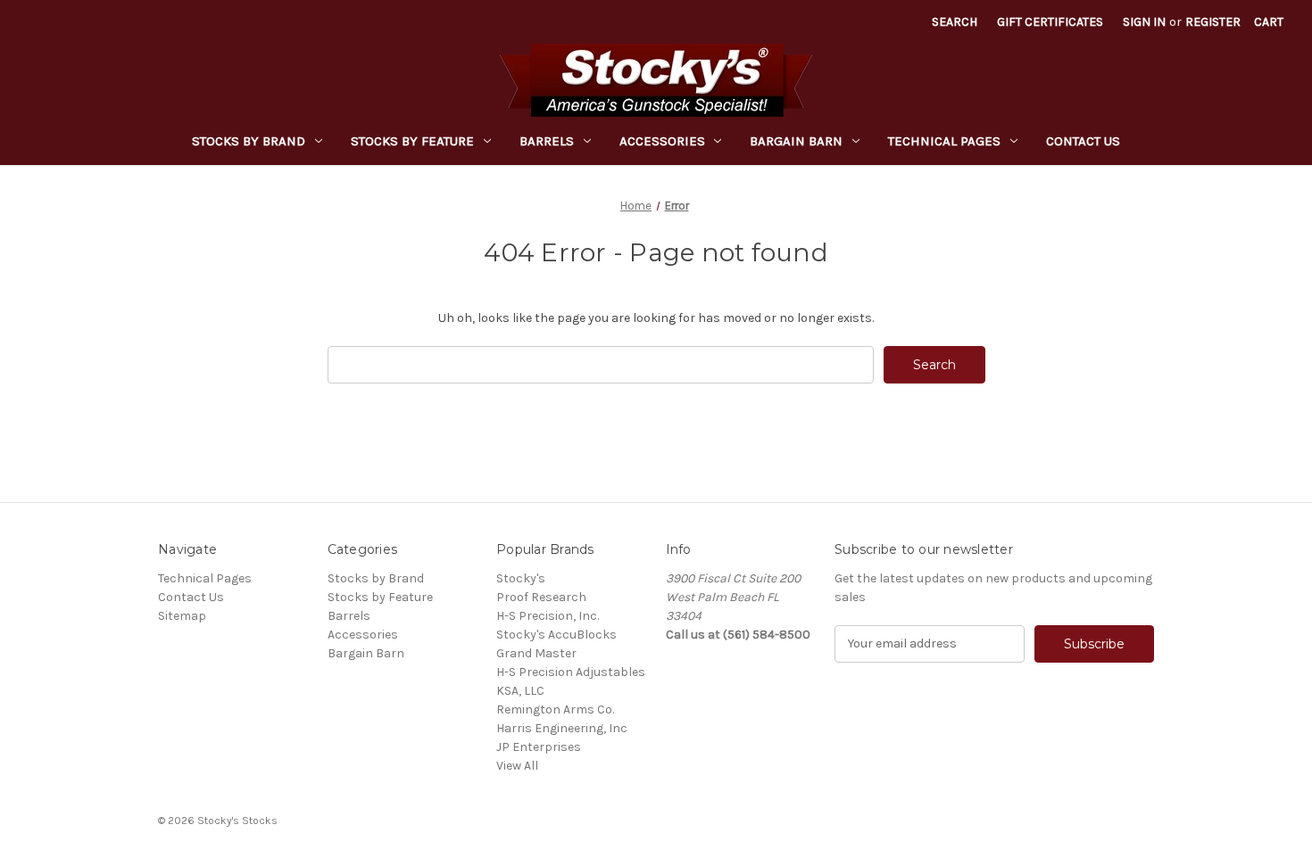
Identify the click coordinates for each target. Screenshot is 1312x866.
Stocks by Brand (248, 141)
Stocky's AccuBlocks (556, 634)
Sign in (1144, 21)
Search (954, 21)
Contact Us (1083, 141)
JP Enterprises (538, 747)
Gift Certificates (1050, 21)
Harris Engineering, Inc (561, 728)
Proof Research (541, 597)
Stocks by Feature (412, 141)
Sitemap (182, 615)
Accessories (662, 141)
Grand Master (536, 653)
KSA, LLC (520, 690)
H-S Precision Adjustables (570, 672)
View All (517, 765)
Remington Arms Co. (555, 709)
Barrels (546, 141)
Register (1213, 21)
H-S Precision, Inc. (547, 615)
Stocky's (520, 578)
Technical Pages (944, 141)
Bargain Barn (796, 141)
